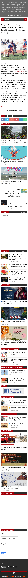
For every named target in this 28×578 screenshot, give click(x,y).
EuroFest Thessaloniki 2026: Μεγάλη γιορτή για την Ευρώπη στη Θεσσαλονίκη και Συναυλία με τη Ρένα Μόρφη (13, 342)
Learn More (11, 15)
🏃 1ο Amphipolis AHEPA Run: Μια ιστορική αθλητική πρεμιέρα (12, 182)
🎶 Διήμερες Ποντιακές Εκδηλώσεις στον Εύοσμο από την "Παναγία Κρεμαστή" (18, 360)
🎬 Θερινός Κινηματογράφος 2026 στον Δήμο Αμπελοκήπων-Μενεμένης (17, 372)
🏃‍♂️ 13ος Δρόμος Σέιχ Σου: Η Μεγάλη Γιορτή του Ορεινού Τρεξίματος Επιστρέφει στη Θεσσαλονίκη (13, 141)
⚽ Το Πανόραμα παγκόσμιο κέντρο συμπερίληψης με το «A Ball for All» (13, 162)
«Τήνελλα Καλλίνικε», (19, 71)
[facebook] (14, 573)
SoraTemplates (10, 576)
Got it (19, 15)
